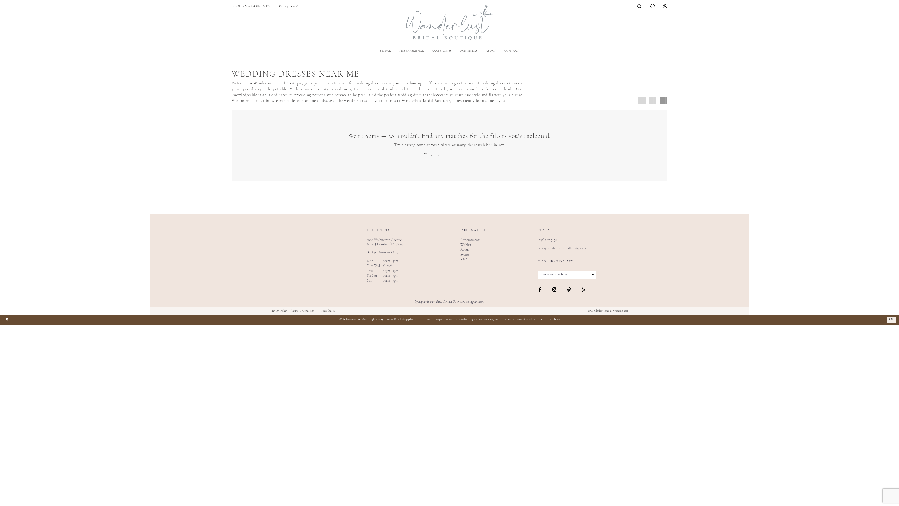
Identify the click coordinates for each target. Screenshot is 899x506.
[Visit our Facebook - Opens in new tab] (540, 290)
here (557, 319)
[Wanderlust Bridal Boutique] (449, 22)
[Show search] (639, 6)
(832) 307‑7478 (547, 240)
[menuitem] (252, 6)
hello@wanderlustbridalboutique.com (563, 248)
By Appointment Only (382, 252)
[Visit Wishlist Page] (652, 6)
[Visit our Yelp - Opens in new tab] (583, 290)
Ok (891, 319)
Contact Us (449, 302)
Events (464, 255)
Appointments (470, 240)
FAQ (463, 259)
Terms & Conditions (303, 311)
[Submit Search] (425, 155)
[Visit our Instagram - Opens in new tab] (554, 290)
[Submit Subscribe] (591, 275)
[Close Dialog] (7, 320)
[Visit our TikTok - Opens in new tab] (569, 290)
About (464, 250)
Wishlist (465, 245)
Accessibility (327, 311)
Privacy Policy (279, 311)
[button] (665, 6)
